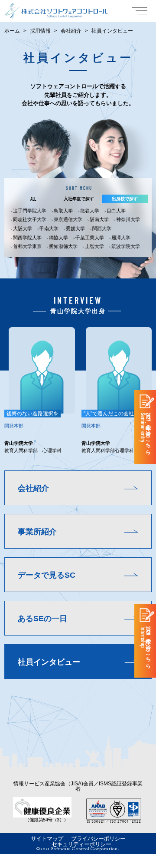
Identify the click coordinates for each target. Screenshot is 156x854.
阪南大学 (99, 219)
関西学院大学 (27, 237)
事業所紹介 (37, 531)
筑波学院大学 (125, 246)
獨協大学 (58, 237)
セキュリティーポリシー (81, 844)
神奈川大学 (128, 219)
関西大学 (101, 228)
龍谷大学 (89, 211)
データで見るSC (46, 575)
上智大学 (94, 246)
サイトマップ (47, 838)
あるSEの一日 (42, 618)
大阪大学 (22, 228)
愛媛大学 (75, 228)
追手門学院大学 (29, 211)
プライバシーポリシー (98, 838)
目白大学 (116, 211)
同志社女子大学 (29, 219)
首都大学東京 (27, 246)
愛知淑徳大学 (63, 246)
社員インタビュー (49, 662)
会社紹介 (71, 31)
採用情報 (40, 31)
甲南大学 (48, 228)
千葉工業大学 (89, 237)
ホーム (12, 31)
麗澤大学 (120, 237)
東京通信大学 (68, 219)
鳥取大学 (63, 211)
